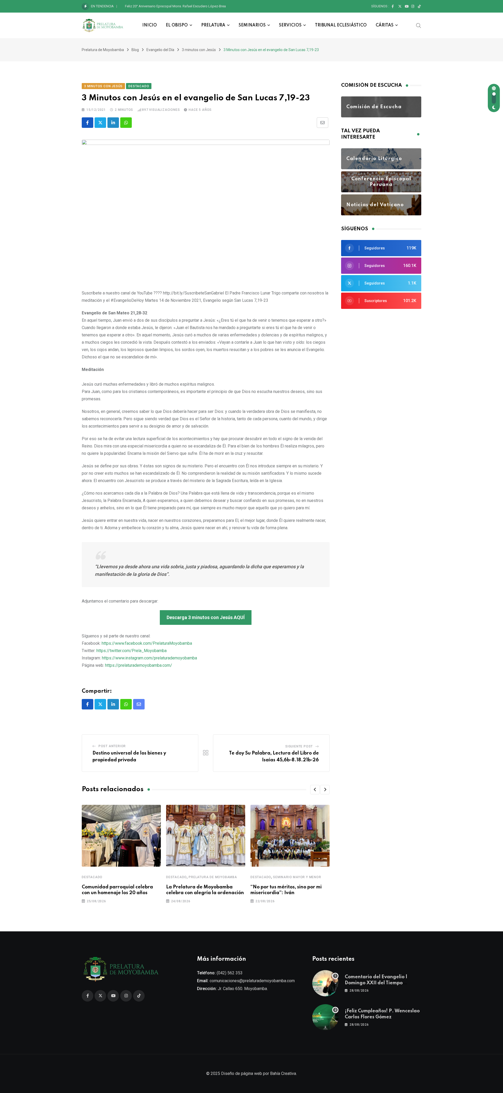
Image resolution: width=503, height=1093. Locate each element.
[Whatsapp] (126, 122)
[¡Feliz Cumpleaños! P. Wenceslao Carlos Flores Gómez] (325, 1017)
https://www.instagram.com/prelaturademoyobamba (149, 657)
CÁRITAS (384, 25)
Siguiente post (299, 746)
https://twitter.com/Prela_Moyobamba (131, 650)
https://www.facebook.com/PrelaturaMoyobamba (147, 643)
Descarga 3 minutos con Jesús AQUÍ (206, 617)
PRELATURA (213, 25)
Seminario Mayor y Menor (297, 877)
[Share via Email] (322, 122)
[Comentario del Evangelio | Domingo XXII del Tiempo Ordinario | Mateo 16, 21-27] (325, 983)
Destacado (92, 877)
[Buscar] (418, 25)
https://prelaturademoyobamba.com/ (138, 665)
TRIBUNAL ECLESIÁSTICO (341, 25)
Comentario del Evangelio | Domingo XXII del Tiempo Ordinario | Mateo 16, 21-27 (376, 983)
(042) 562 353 (230, 972)
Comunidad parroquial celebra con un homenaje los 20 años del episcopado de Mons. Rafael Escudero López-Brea (212, 6)
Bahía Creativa (283, 1073)
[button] (315, 789)
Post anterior (112, 746)
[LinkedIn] (113, 122)
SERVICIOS (290, 25)
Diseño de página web (241, 1073)
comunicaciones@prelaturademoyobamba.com (252, 980)
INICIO (149, 25)
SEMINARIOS (252, 25)
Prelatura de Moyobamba (213, 877)
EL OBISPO (177, 25)
